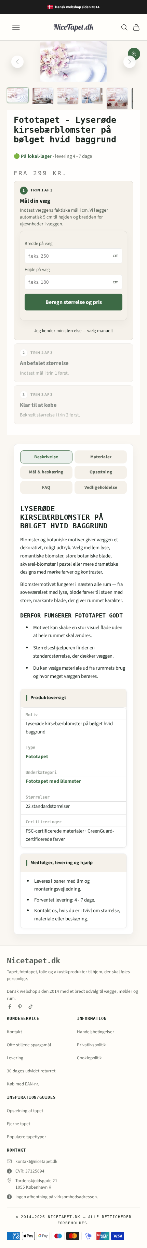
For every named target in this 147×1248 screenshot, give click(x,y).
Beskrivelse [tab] (46, 457)
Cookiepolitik (89, 1058)
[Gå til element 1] (18, 95)
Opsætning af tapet (25, 1110)
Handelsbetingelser (95, 1031)
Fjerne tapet (18, 1123)
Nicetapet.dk (33, 960)
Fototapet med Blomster (53, 781)
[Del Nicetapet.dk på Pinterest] (20, 1007)
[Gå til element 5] (117, 98)
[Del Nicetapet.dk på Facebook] (10, 1007)
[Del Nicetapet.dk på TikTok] (31, 1007)
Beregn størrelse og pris (73, 302)
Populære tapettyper (26, 1136)
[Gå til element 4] (92, 95)
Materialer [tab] (100, 457)
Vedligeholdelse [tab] (100, 487)
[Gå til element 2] (43, 96)
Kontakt (14, 1031)
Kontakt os (45, 910)
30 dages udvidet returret (31, 1071)
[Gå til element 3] (68, 96)
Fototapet (37, 756)
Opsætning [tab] (101, 472)
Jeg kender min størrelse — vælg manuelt (73, 331)
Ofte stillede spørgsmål (29, 1044)
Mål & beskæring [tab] (46, 472)
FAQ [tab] (46, 487)
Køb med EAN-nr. (23, 1084)
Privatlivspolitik (91, 1044)
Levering (15, 1058)
